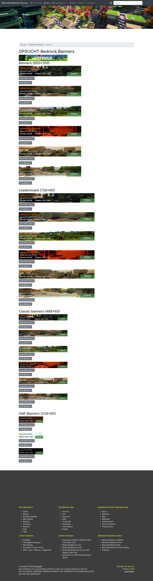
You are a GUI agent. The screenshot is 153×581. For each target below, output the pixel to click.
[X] (111, 3)
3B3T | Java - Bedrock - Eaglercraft (37, 550)
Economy (66, 516)
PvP (63, 514)
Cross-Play (66, 522)
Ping (24, 529)
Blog (104, 516)
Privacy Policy (107, 527)
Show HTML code (26, 78)
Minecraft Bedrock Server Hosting (115, 547)
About (81, 3)
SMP (64, 519)
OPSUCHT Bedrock (36, 45)
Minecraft (105, 519)
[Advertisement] (76, 36)
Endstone (105, 550)
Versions (26, 527)
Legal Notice (129, 571)
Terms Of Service (109, 524)
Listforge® (90, 3)
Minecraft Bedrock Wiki (111, 545)
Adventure (66, 524)
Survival (65, 511)
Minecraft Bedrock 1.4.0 (71, 545)
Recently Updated (30, 516)
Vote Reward (67, 527)
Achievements (107, 522)
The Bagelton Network (32, 542)
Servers (46, 3)
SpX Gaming (28, 545)
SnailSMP (26, 540)
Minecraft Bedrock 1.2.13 (72, 547)
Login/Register (59, 3)
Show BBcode (25, 83)
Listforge (37, 566)
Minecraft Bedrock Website (112, 540)
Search (147, 3)
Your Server (37, 3)
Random (26, 522)
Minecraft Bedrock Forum (112, 542)
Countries (26, 524)
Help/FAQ (72, 3)
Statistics (105, 514)
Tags (25, 532)
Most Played (28, 519)
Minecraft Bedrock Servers (15, 3)
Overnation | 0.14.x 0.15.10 (33, 547)
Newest (26, 514)
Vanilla (65, 529)
